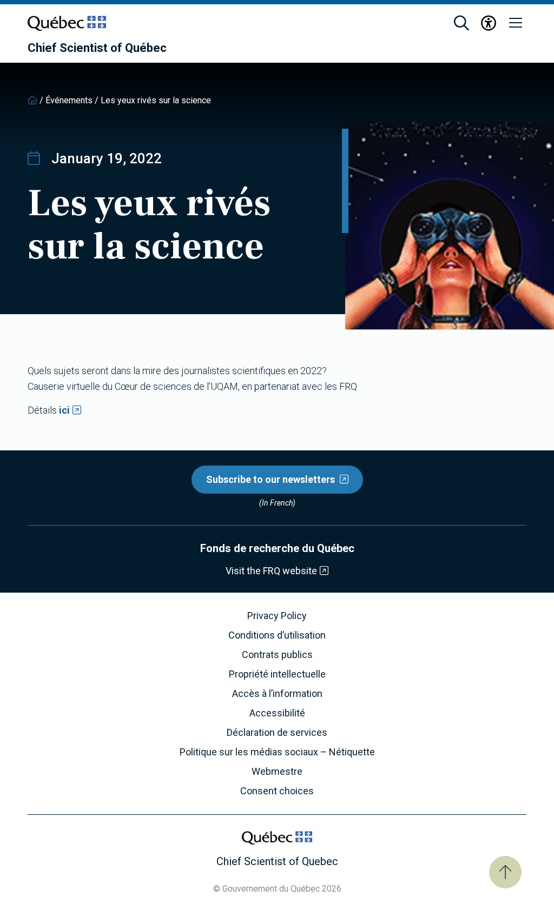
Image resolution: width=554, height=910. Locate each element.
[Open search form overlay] (461, 23)
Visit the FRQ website (271, 570)
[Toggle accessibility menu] (488, 23)
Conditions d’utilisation (277, 635)
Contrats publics (277, 654)
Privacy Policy (277, 616)
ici (64, 410)
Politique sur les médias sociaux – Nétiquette (277, 752)
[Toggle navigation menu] (515, 23)
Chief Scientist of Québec (97, 48)
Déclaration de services (277, 732)
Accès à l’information (277, 693)
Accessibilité (277, 713)
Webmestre (277, 771)
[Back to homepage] (32, 100)
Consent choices (277, 791)
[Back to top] (505, 872)
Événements (69, 100)
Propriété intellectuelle (277, 674)
